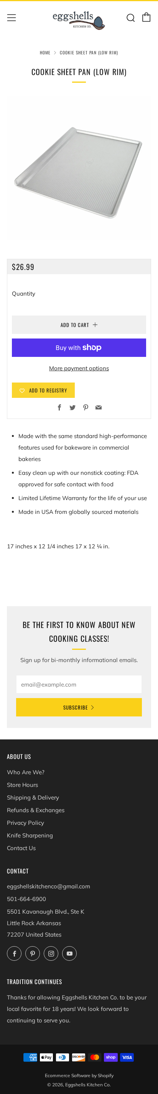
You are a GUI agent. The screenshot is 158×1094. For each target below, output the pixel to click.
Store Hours (22, 784)
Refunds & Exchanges (35, 810)
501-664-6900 (26, 899)
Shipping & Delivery (33, 797)
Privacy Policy (25, 822)
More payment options (79, 368)
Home (45, 52)
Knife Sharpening (30, 835)
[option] (79, 168)
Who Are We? (25, 772)
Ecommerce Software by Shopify (79, 1075)
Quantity (23, 293)
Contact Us (21, 848)
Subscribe (75, 707)
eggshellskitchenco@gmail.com (48, 886)
